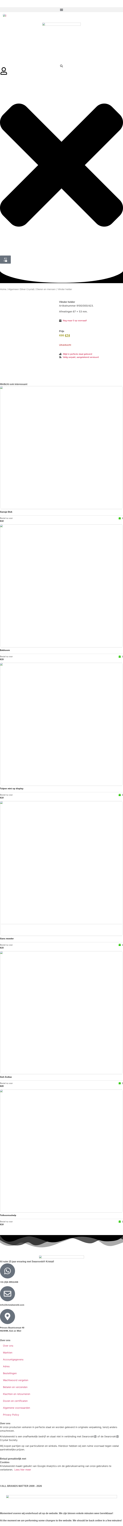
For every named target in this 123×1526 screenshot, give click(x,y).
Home (3, 289)
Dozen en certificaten (15, 1400)
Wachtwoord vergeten (15, 1380)
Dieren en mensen (46, 289)
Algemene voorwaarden (16, 1407)
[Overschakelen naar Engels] (4, 15)
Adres (6, 1366)
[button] (61, 9)
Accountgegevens (13, 1359)
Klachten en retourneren (16, 1393)
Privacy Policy (11, 1414)
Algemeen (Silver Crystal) (21, 289)
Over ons (8, 1345)
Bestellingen (10, 1373)
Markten (7, 1352)
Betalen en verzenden (15, 1387)
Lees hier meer (22, 1469)
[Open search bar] (61, 66)
